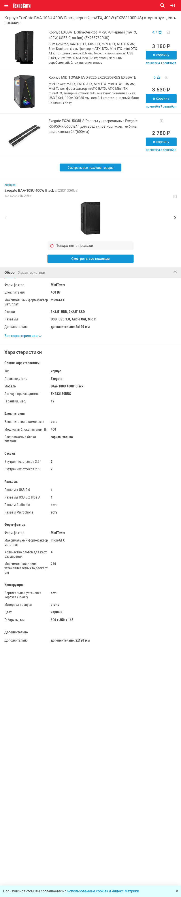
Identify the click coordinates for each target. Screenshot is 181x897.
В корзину (161, 55)
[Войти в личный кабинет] (172, 5)
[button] (90, 218)
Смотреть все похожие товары (90, 168)
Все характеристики (21, 336)
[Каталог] (6, 5)
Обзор (9, 272)
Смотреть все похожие (90, 259)
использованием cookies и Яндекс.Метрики (103, 891)
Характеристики (31, 272)
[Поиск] (165, 5)
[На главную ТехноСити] (21, 6)
